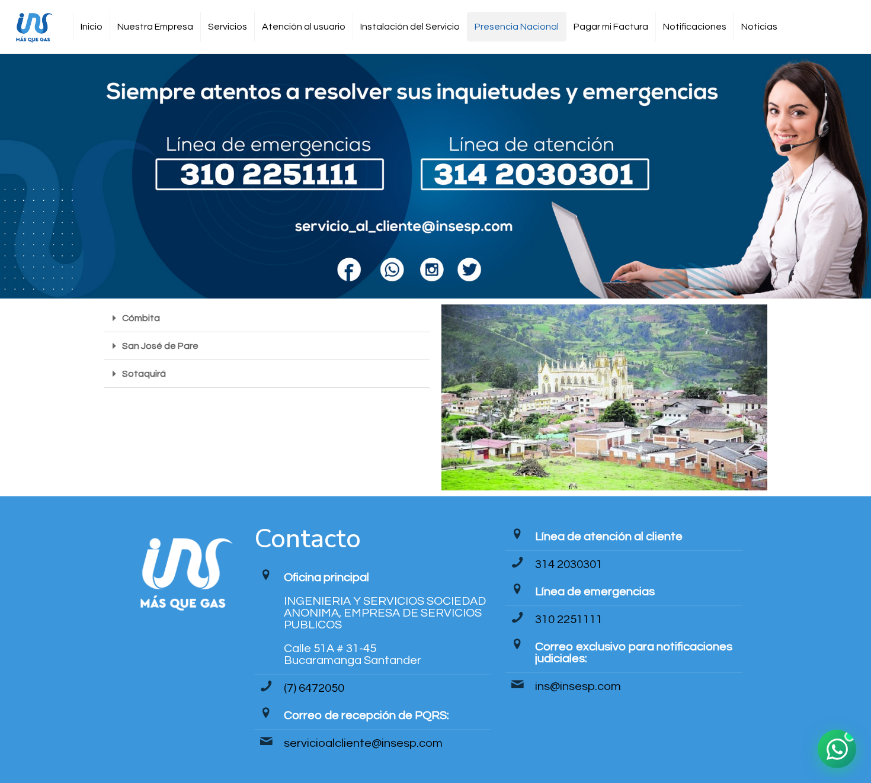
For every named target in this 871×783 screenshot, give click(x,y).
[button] (267, 318)
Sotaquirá (144, 373)
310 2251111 (569, 619)
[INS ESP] (33, 26)
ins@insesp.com (578, 686)
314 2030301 (569, 564)
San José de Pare (160, 346)
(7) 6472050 (314, 688)
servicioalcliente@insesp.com (363, 743)
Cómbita (141, 318)
